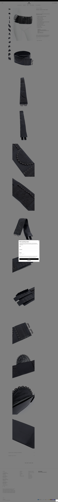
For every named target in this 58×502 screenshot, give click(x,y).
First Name (20, 249)
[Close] (38, 240)
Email (20, 246)
